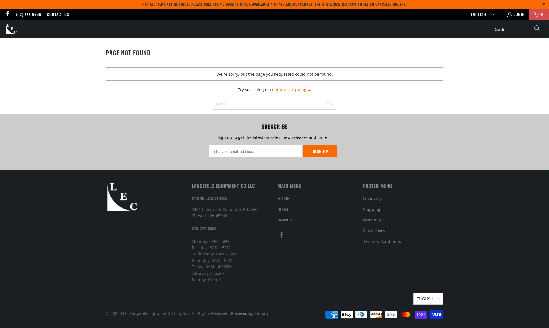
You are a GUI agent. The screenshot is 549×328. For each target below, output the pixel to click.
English (479, 14)
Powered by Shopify (250, 313)
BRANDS (285, 220)
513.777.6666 (223, 4)
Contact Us (58, 14)
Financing (372, 198)
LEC (124, 313)
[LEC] (11, 29)
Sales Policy (374, 230)
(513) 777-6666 (27, 14)
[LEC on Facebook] (7, 14)
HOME (283, 198)
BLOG (282, 209)
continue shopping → (290, 89)
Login (519, 14)
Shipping (371, 209)
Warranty (372, 220)
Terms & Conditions (382, 241)
